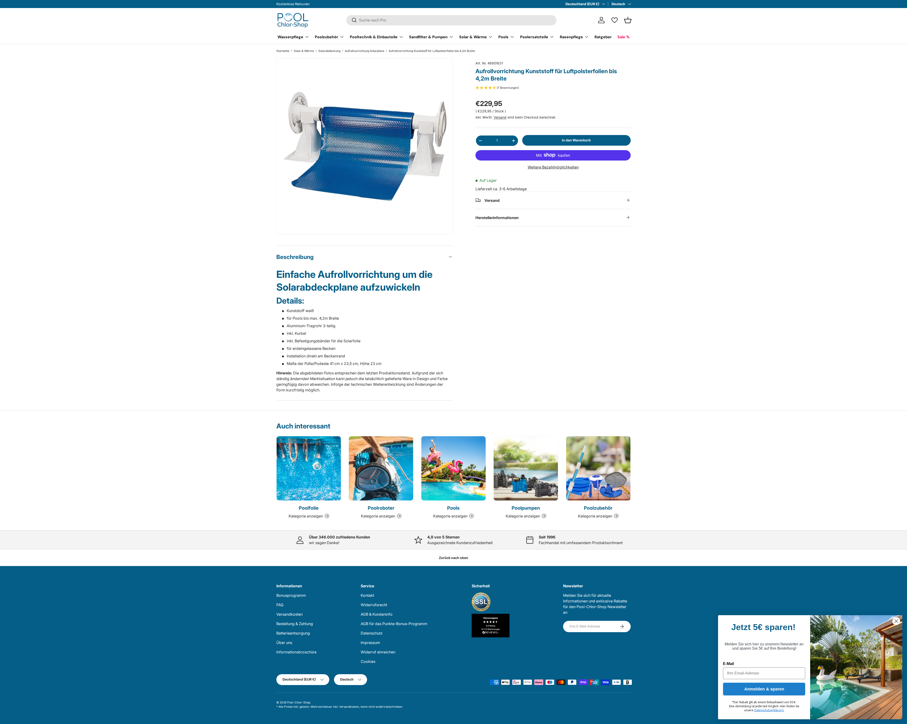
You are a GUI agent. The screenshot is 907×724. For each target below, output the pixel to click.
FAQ (279, 604)
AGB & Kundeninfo (377, 614)
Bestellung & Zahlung (294, 623)
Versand (500, 117)
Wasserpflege (290, 36)
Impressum (370, 642)
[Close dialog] (896, 621)
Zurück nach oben (453, 558)
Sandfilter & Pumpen (428, 36)
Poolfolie (309, 508)
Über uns (284, 642)
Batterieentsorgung (293, 633)
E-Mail (728, 664)
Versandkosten (289, 614)
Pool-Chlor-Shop (298, 702)
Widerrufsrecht (374, 604)
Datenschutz (372, 633)
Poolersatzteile (534, 36)
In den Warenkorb (576, 140)
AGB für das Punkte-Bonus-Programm (394, 623)
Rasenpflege (571, 36)
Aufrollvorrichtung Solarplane (364, 51)
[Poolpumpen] (526, 468)
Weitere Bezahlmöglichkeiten (553, 167)
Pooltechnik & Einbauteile (374, 36)
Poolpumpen (526, 508)
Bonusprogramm (291, 595)
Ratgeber (603, 36)
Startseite (282, 51)
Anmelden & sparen (764, 689)
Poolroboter (381, 508)
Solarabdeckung (329, 51)
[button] (628, 20)
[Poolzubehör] (598, 468)
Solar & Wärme (473, 36)
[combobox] (451, 20)
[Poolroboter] (381, 468)
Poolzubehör (326, 36)
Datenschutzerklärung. (769, 710)
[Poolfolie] (309, 468)
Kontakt (367, 595)
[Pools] (453, 468)
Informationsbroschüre (296, 652)
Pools (503, 36)
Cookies (368, 661)
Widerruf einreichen (378, 652)
